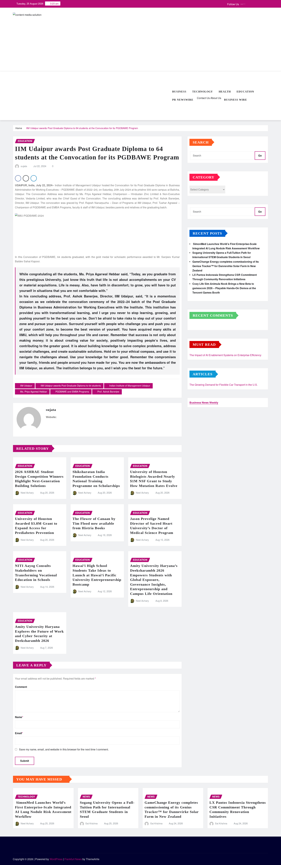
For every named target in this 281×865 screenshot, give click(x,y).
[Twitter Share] (26, 178)
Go (260, 155)
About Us (215, 98)
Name (19, 717)
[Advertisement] (91, 96)
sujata (24, 166)
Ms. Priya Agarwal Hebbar (33, 391)
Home (18, 128)
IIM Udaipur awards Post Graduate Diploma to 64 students (71, 385)
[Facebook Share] (18, 178)
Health (225, 91)
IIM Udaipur (26, 385)
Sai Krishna (91, 823)
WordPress (56, 859)
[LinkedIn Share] (34, 178)
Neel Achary (27, 492)
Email (19, 733)
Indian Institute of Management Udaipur (129, 385)
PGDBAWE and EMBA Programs (72, 391)
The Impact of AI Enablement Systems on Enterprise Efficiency (225, 355)
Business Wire (235, 99)
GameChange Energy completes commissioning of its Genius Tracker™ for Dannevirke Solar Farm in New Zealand (225, 266)
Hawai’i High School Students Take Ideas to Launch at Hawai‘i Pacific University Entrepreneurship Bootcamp (97, 575)
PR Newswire (182, 99)
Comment (21, 687)
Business (179, 91)
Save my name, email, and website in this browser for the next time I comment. (64, 749)
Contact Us (203, 98)
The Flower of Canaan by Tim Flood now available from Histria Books (94, 523)
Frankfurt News (73, 859)
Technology (202, 91)
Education (245, 91)
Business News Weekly (203, 402)
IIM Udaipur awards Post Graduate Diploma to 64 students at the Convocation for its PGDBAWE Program (82, 128)
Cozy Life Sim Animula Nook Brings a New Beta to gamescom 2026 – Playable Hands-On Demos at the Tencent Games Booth (224, 288)
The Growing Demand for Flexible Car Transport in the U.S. (223, 385)
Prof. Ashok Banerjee (108, 391)
